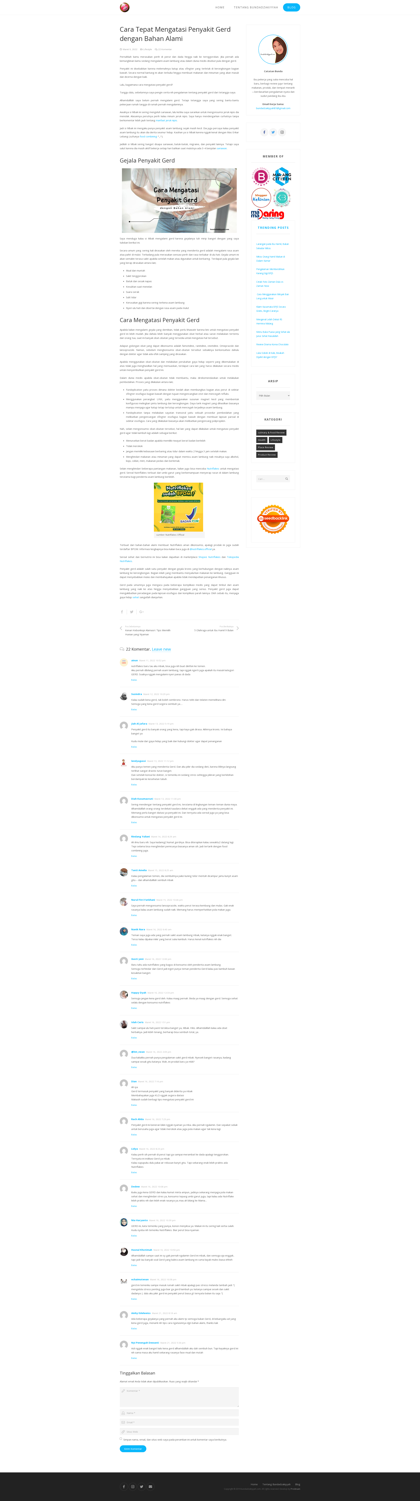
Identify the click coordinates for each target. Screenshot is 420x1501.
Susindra (136, 694)
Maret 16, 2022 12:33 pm (161, 992)
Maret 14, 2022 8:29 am (163, 836)
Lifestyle (147, 49)
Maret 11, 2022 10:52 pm (152, 660)
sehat (136, 597)
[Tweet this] (132, 612)
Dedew (135, 1186)
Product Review (267, 454)
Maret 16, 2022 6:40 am (159, 929)
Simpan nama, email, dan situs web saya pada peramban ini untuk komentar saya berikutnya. (175, 1439)
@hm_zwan (138, 1051)
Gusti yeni (137, 959)
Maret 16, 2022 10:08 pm (154, 1186)
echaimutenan (140, 1279)
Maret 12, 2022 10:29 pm (156, 694)
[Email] (150, 1487)
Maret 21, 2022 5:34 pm (172, 1342)
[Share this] (123, 612)
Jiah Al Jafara (139, 723)
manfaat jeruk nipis (166, 120)
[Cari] (286, 478)
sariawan (222, 148)
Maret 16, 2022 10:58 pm (163, 1279)
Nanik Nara (138, 929)
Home (254, 1484)
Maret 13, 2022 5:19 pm (161, 723)
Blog (297, 1484)
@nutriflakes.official (201, 549)
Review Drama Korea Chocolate (272, 344)
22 (165, 49)
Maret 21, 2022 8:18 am (164, 1313)
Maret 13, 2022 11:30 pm (168, 798)
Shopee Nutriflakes (209, 557)
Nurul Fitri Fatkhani (143, 899)
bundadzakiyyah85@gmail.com (273, 108)
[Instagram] (282, 132)
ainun (134, 660)
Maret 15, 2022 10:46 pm (170, 899)
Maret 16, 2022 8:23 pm (151, 1148)
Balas (134, 679)
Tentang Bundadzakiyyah (276, 1484)
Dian (134, 1081)
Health (262, 439)
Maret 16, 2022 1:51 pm (157, 1022)
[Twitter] (273, 132)
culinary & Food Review (271, 432)
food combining (148, 136)
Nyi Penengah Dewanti (145, 1342)
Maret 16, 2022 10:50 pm (167, 1249)
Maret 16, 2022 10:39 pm (162, 1220)
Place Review (265, 447)
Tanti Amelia (139, 870)
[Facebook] (264, 132)
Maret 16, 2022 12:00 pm (158, 959)
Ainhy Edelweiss (141, 1313)
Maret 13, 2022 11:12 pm (160, 761)
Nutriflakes (213, 468)
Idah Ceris (137, 1022)
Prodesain (295, 1489)
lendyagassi (138, 760)
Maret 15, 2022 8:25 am (160, 870)
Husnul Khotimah (141, 1249)
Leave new (161, 649)
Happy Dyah (138, 992)
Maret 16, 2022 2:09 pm (158, 1051)
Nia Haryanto (139, 1220)
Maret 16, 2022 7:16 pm (150, 1081)
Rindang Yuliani (140, 836)
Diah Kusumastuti (142, 798)
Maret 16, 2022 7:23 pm (157, 1119)
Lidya (134, 1148)
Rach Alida (137, 1119)
